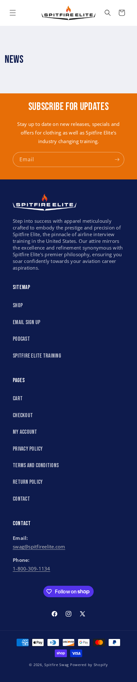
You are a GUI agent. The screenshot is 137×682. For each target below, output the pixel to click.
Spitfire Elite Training (37, 355)
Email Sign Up (26, 322)
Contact (21, 499)
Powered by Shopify (89, 664)
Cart (18, 398)
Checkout (23, 415)
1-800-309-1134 (31, 568)
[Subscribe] (117, 159)
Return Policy (28, 482)
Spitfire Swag (56, 664)
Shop (18, 305)
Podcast (21, 339)
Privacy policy (28, 449)
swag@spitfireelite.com (39, 546)
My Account (25, 432)
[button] (13, 13)
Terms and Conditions (36, 465)
